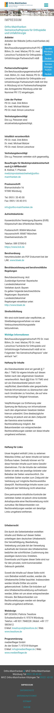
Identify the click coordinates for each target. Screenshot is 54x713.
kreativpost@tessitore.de (24, 628)
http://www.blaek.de (15, 305)
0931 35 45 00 (34, 674)
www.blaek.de (17, 260)
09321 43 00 (46, 677)
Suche (27, 707)
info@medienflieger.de (23, 649)
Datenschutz (27, 690)
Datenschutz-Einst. (27, 696)
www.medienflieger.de (16, 652)
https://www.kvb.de (14, 247)
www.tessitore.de (13, 631)
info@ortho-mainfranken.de (19, 207)
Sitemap (27, 701)
